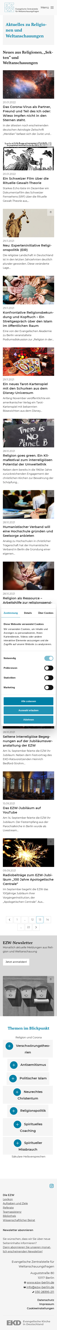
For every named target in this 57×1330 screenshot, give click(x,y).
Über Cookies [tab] (45, 613)
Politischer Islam (33, 1078)
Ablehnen (28, 719)
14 (47, 919)
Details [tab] (28, 613)
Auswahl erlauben (28, 710)
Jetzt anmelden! (16, 961)
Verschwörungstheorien (33, 1049)
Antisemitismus (33, 1065)
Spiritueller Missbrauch (30, 1146)
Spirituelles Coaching (31, 1127)
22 (28, 927)
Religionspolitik (33, 1111)
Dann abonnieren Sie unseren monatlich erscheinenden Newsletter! (27, 1249)
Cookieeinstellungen (40, 1308)
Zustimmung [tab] (11, 613)
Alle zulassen (28, 701)
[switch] (48, 667)
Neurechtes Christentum (27, 1093)
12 (32, 919)
